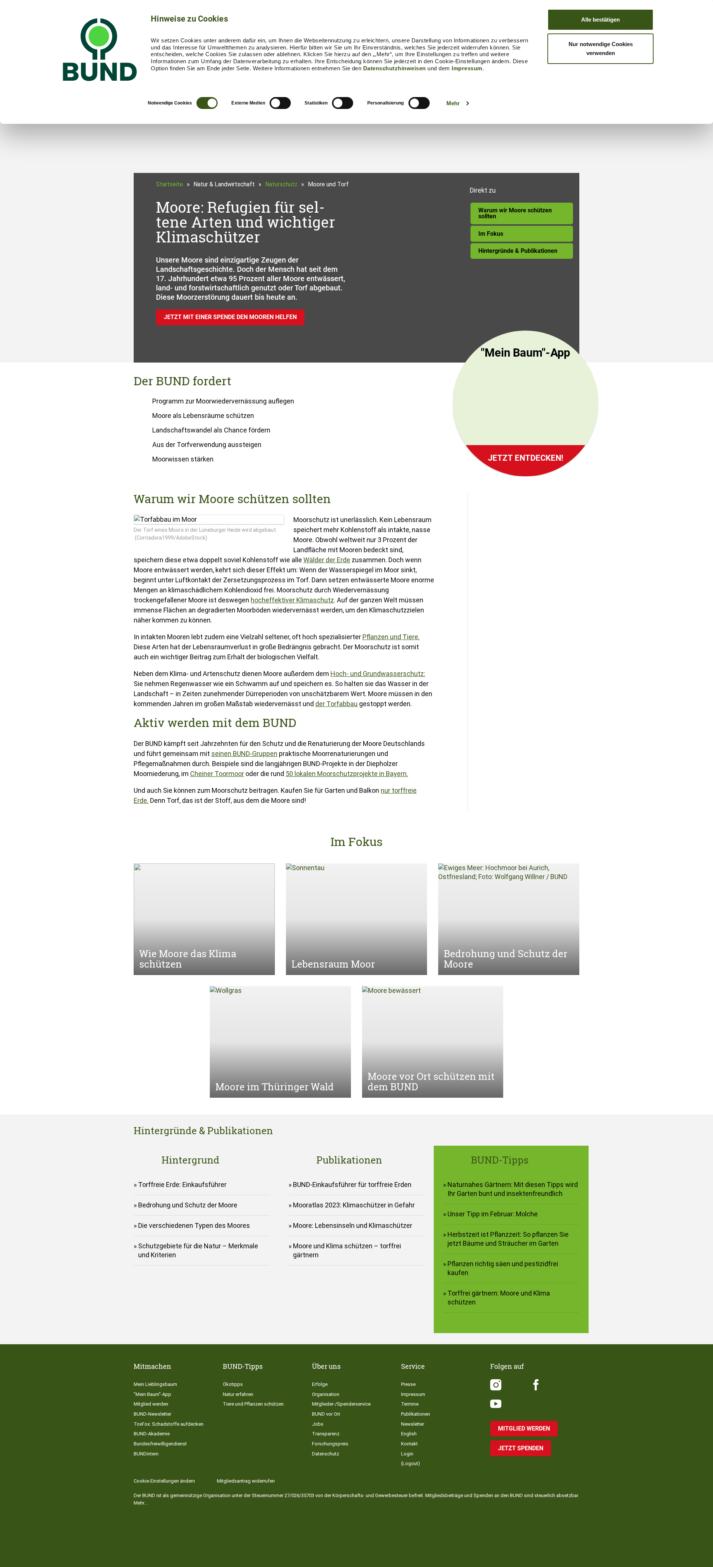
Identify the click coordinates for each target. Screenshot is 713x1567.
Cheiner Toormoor (217, 774)
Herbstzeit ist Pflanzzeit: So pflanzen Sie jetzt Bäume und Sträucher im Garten (508, 1238)
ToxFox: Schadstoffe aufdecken (169, 1424)
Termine (410, 1404)
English (409, 1433)
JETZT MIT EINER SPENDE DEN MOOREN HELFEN (230, 317)
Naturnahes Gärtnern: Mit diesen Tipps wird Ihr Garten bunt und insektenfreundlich (512, 1189)
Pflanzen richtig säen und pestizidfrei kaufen (502, 1268)
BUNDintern (146, 1454)
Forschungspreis (330, 1444)
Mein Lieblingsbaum (155, 1384)
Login (407, 1454)
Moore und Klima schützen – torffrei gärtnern (347, 1250)
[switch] (280, 103)
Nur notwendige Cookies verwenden (601, 48)
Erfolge (320, 1384)
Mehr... (140, 1503)
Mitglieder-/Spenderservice (341, 1404)
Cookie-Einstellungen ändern (164, 1481)
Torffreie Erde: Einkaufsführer (182, 1184)
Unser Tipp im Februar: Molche (492, 1214)
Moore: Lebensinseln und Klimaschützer (352, 1225)
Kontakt (409, 1444)
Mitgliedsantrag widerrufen (246, 1481)
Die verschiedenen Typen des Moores (194, 1225)
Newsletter (412, 1424)
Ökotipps (233, 1384)
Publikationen (415, 1414)
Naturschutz (281, 184)
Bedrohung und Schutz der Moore (187, 1205)
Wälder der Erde (326, 560)
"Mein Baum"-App (152, 1394)
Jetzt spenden (520, 1448)
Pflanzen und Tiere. (391, 637)
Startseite (169, 184)
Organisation (325, 1394)
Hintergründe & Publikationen (517, 250)
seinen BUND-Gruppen (244, 753)
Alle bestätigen (600, 19)
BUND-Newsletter (152, 1414)
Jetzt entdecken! (525, 458)
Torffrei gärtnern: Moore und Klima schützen (498, 1297)
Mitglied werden (151, 1404)
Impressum (467, 68)
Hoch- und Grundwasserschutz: (378, 674)
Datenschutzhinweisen (394, 68)
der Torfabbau (336, 704)
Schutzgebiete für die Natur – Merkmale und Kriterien (198, 1250)
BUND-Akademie (152, 1433)
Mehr (453, 103)
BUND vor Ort (326, 1414)
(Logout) (410, 1463)
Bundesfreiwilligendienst (160, 1444)
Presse (408, 1384)
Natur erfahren (238, 1394)
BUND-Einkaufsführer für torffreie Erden (352, 1184)
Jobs (317, 1424)
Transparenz (325, 1433)
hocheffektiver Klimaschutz (292, 600)
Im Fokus (490, 233)
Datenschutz (325, 1454)
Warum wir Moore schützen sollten (515, 213)
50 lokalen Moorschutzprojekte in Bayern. (347, 774)
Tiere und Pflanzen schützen (253, 1404)
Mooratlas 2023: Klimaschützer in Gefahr (354, 1205)
